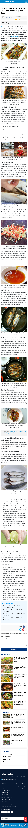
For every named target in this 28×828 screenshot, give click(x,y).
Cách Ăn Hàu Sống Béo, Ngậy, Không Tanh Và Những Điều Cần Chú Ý (18, 742)
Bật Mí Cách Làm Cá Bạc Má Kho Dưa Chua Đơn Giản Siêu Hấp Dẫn (20, 694)
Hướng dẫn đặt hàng (20, 786)
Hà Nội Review (5, 792)
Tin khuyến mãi (6, 759)
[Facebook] (24, 627)
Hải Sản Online (8, 17)
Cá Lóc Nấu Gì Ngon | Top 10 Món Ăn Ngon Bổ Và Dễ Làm (20, 667)
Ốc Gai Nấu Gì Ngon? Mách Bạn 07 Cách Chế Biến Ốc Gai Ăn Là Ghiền (17, 716)
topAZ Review (5, 794)
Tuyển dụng (4, 788)
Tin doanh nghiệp (7, 761)
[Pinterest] (23, 629)
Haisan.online (9, 2)
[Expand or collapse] (25, 23)
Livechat (25, 824)
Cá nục (2, 26)
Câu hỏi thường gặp (7, 754)
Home (2, 5)
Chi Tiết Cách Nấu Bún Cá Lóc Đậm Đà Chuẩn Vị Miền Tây (20, 676)
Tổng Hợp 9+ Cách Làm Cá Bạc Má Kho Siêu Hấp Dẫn (20, 685)
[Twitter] (20, 629)
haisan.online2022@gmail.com (9, 779)
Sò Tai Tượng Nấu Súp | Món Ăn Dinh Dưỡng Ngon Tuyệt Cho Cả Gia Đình (18, 722)
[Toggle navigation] (2, 2)
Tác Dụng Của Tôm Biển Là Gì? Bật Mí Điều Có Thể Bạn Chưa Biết (17, 729)
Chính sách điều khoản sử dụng (9, 806)
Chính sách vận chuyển (7, 799)
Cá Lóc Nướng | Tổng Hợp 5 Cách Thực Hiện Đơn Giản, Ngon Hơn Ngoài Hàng (20, 659)
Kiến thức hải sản (7, 756)
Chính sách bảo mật (6, 801)
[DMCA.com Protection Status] (5, 824)
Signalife (7, 773)
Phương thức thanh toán (21, 783)
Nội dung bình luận (6, 636)
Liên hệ (3, 786)
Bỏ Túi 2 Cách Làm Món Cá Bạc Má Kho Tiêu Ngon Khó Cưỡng (20, 703)
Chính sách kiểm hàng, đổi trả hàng (9, 804)
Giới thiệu (4, 783)
